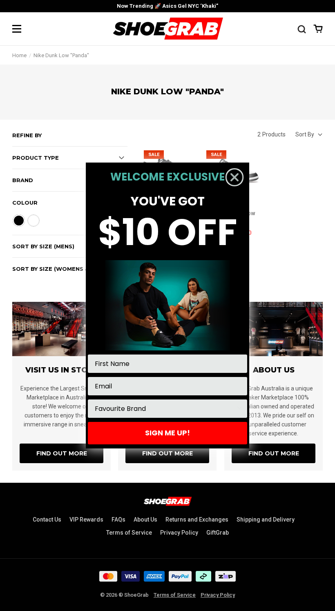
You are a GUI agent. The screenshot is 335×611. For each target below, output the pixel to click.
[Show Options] (239, 408)
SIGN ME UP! (167, 433)
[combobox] (165, 408)
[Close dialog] (234, 177)
